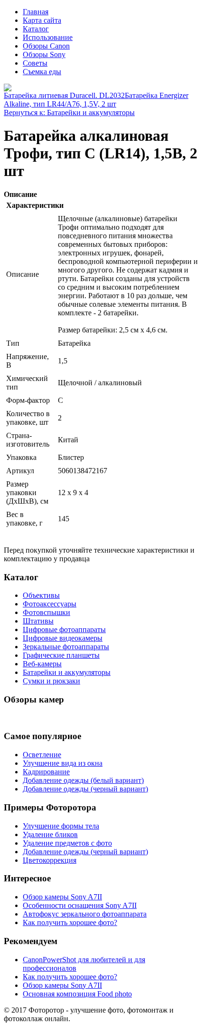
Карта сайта (42, 20)
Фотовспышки (46, 612)
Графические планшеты (61, 655)
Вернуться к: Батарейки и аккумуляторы (69, 112)
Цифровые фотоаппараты (64, 629)
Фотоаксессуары (49, 604)
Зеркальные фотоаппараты (66, 647)
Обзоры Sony (44, 54)
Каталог (36, 29)
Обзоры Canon (46, 46)
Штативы (38, 621)
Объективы (41, 595)
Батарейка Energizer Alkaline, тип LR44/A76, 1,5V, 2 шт (96, 99)
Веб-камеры (42, 664)
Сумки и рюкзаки (51, 681)
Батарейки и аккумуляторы (67, 672)
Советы (35, 63)
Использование (48, 37)
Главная (35, 12)
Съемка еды (42, 72)
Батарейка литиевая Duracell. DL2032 (64, 95)
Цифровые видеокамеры (62, 638)
